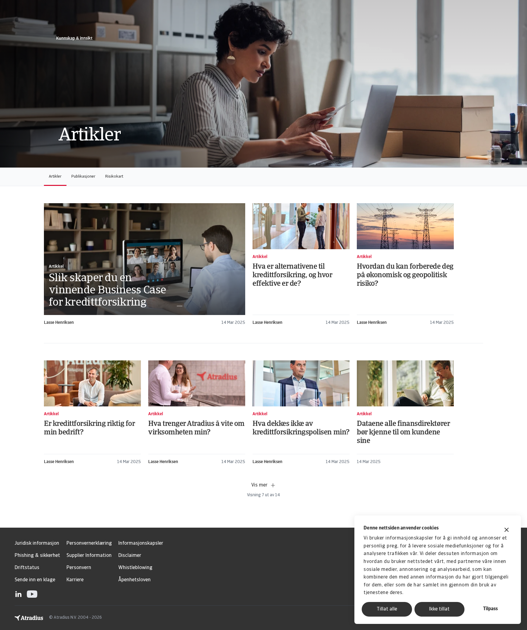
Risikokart (114, 177)
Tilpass (490, 609)
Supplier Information (89, 555)
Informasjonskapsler (140, 543)
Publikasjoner (83, 177)
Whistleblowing (135, 567)
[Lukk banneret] (506, 530)
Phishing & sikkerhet (37, 555)
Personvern (78, 567)
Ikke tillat (439, 609)
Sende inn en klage (35, 580)
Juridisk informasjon (37, 543)
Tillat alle (387, 609)
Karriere (75, 580)
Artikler (55, 177)
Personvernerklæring (89, 543)
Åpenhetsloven (134, 580)
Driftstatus (27, 567)
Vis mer (259, 485)
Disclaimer (129, 555)
